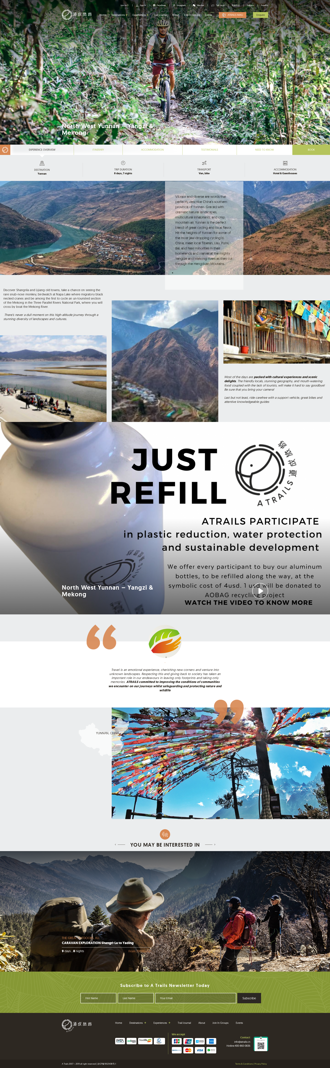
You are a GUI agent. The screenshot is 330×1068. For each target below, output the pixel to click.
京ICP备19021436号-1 (106, 1063)
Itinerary (98, 149)
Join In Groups (192, 15)
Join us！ (124, 5)
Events (208, 15)
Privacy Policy (261, 1063)
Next (296, 80)
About (175, 15)
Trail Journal (160, 15)
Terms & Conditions (244, 1063)
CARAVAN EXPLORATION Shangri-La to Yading (98, 943)
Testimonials (209, 149)
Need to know (264, 149)
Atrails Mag (235, 15)
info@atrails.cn (242, 1041)
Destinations (118, 15)
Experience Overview (42, 149)
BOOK (311, 149)
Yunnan (42, 173)
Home (103, 15)
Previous (33, 80)
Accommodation (152, 149)
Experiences (139, 15)
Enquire (260, 15)
